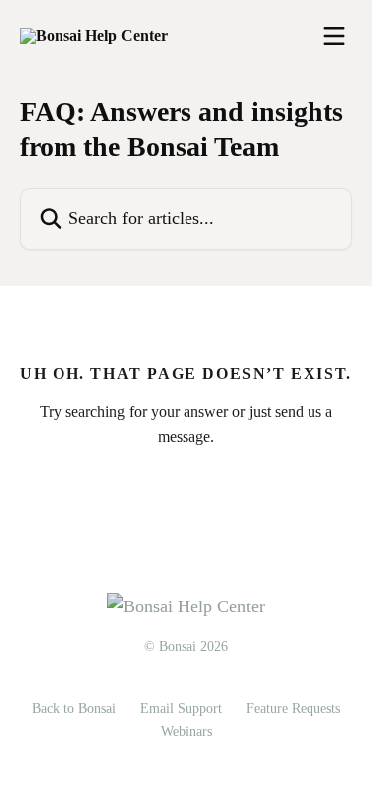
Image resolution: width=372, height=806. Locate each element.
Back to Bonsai (74, 708)
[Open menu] (334, 36)
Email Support (181, 708)
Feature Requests (293, 708)
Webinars (186, 731)
